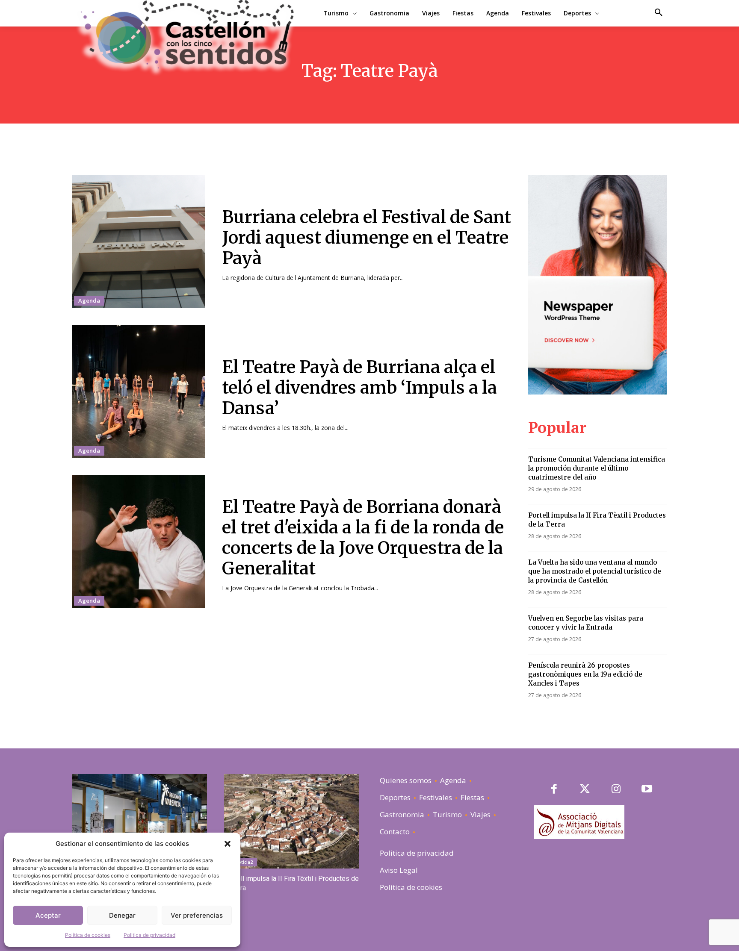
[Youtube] (647, 789)
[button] (227, 843)
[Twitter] (585, 789)
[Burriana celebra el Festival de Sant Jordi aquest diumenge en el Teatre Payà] (138, 241)
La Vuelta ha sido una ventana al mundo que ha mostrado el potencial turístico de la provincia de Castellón (594, 571)
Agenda (89, 300)
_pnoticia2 (242, 862)
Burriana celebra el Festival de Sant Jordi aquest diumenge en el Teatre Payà (366, 237)
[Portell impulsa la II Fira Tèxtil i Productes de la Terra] (291, 821)
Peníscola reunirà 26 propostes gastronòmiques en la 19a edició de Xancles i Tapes (585, 674)
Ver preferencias (197, 915)
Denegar (122, 915)
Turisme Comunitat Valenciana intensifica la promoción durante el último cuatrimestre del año (596, 468)
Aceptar (48, 915)
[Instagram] (616, 789)
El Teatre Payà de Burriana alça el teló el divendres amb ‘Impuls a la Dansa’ (359, 387)
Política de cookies (87, 935)
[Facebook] (554, 789)
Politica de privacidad (149, 935)
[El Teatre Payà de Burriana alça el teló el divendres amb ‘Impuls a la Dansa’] (138, 391)
